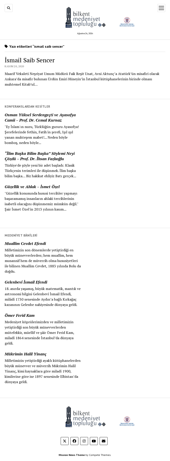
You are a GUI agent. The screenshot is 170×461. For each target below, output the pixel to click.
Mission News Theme (72, 455)
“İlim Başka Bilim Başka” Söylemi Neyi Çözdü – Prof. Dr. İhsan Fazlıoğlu (40, 156)
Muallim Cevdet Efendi (25, 243)
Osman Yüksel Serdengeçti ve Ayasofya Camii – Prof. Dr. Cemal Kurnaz (40, 117)
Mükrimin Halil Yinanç (25, 354)
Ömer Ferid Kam (20, 315)
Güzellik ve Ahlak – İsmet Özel (32, 186)
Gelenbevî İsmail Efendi (26, 282)
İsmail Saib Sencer (30, 60)
